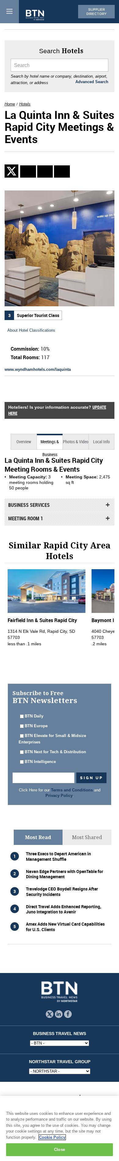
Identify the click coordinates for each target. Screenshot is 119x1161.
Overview (23, 441)
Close (59, 1149)
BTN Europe (36, 726)
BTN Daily (34, 716)
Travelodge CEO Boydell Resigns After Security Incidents (62, 891)
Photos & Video (75, 441)
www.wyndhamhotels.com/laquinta (38, 369)
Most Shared (87, 837)
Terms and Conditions (72, 790)
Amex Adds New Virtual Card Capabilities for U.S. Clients (65, 926)
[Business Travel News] (35, 15)
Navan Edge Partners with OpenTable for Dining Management (64, 873)
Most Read (38, 837)
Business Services (29, 505)
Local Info (101, 441)
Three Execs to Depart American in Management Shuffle (58, 856)
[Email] (62, 171)
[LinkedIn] (28, 171)
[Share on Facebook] (45, 171)
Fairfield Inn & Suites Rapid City (42, 620)
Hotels (25, 104)
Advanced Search (91, 82)
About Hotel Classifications (31, 330)
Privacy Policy (59, 796)
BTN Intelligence (40, 762)
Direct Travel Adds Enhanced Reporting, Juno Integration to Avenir (63, 909)
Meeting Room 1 (25, 518)
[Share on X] (12, 170)
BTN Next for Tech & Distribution (55, 752)
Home (10, 104)
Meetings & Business (50, 444)
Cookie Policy (52, 1137)
